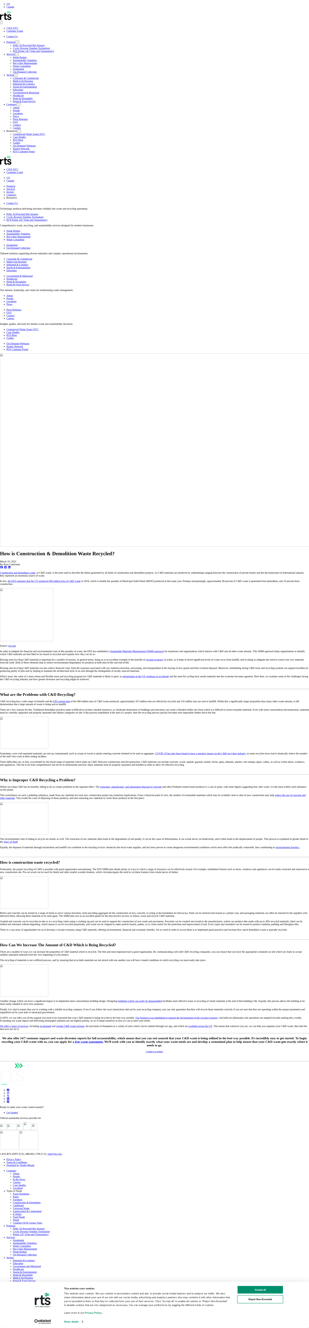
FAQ (15, 122)
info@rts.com (55, 1154)
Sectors (10, 75)
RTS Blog (18, 140)
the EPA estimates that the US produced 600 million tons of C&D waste (44, 581)
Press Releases (20, 119)
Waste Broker (20, 57)
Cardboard (18, 1205)
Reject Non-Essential (260, 1299)
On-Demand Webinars (24, 145)
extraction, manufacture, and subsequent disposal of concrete (131, 786)
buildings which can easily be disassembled (140, 1001)
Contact (17, 125)
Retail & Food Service (24, 101)
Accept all (260, 1289)
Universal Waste (21, 1208)
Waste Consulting (22, 66)
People (16, 110)
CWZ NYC (12, 28)
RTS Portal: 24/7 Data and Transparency (33, 51)
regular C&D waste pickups (70, 1026)
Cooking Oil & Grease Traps (27, 1222)
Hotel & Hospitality (23, 98)
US (8, 4)
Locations (18, 113)
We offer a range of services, (14, 1026)
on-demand (45, 1026)
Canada (10, 6)
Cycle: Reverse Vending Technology (31, 48)
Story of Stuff (11, 841)
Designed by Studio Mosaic (20, 1165)
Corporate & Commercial (26, 78)
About (16, 107)
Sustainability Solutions (25, 60)
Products (10, 42)
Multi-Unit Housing (23, 81)
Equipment (18, 69)
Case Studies (19, 137)
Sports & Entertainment (25, 86)
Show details (71, 1321)
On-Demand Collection (25, 71)
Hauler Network (21, 148)
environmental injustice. (288, 847)
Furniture (17, 1199)
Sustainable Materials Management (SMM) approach (137, 651)
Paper (16, 1196)
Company (11, 104)
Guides (16, 142)
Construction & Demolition (27, 1202)
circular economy (154, 659)
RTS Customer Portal (24, 151)
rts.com (12, 645)
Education (18, 89)
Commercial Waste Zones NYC (29, 134)
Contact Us (12, 36)
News (16, 116)
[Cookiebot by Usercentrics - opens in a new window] (43, 1321)
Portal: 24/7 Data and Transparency (31, 1234)
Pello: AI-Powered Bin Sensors (29, 45)
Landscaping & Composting (27, 1211)
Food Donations (21, 1193)
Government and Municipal (27, 1266)
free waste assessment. (88, 1041)
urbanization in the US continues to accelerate (145, 676)
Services (10, 54)
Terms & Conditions (16, 1162)
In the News (19, 1179)
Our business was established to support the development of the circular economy (177, 1017)
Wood (16, 1220)
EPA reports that (61, 701)
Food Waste (19, 1217)
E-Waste (17, 1214)
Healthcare (18, 95)
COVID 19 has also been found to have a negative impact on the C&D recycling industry (200, 753)
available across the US (200, 1026)
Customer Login (14, 31)
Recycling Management (25, 63)
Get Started (12, 1112)
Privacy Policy (13, 1159)
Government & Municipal (26, 92)
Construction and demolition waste (17, 572)
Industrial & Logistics (24, 84)
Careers (17, 128)
